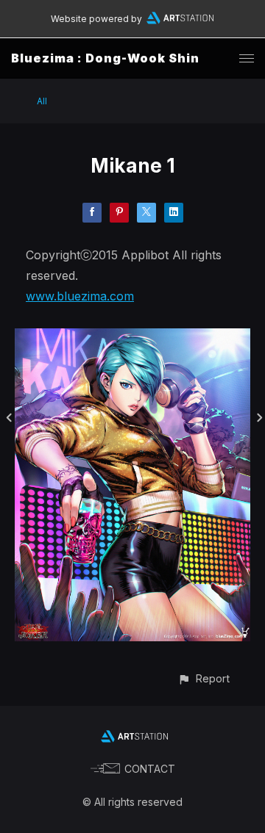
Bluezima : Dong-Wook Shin (105, 58)
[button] (204, 678)
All (42, 101)
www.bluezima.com (80, 296)
